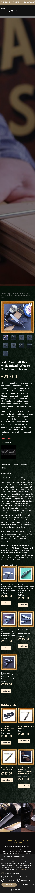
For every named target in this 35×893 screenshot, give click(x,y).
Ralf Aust (4, 593)
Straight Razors (11, 294)
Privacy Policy (23, 869)
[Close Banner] (33, 2)
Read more (6, 603)
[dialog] (17, 873)
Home (3, 294)
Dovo (20, 731)
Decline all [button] (25, 885)
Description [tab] (6, 464)
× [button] (33, 855)
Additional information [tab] (20, 464)
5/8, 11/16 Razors (22, 294)
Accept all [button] (9, 885)
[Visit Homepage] (3, 9)
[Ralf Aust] (8, 452)
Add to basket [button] (24, 741)
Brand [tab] (4, 468)
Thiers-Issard (5, 733)
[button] (30, 304)
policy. (6, 541)
